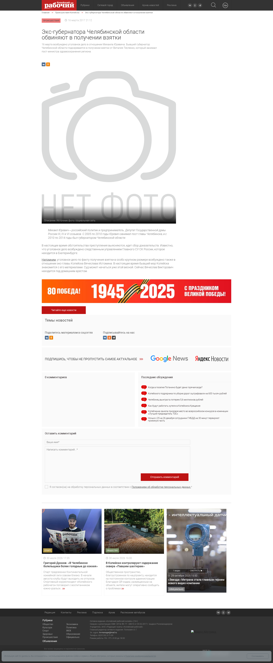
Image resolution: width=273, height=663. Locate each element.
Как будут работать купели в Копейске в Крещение (174, 406)
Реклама (171, 5)
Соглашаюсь (258, 656)
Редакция (50, 612)
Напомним (49, 259)
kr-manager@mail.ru (108, 632)
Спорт (45, 630)
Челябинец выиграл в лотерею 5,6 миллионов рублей (175, 399)
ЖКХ (68, 630)
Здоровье (47, 634)
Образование (73, 634)
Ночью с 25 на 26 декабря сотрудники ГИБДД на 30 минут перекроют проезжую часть (183, 419)
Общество (47, 624)
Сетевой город (105, 5)
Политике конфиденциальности (140, 656)
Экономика (72, 624)
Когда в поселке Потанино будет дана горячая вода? (175, 387)
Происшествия (50, 637)
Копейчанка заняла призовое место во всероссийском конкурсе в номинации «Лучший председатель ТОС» (188, 412)
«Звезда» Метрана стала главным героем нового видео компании (196, 581)
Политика (71, 627)
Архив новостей (150, 5)
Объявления (127, 5)
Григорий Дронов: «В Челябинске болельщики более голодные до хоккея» (70, 564)
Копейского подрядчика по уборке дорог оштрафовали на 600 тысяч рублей (187, 393)
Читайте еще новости (63, 310)
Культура (47, 627)
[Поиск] (213, 5)
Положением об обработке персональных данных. (161, 486)
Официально (72, 637)
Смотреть (195, 571)
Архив (112, 612)
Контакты (66, 612)
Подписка (97, 612)
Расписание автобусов (133, 612)
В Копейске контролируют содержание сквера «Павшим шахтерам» (132, 564)
